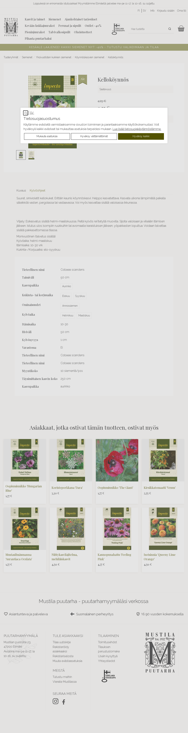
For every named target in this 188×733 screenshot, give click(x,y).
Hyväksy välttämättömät (94, 136)
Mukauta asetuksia (47, 136)
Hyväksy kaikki (141, 136)
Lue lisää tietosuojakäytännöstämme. (137, 129)
